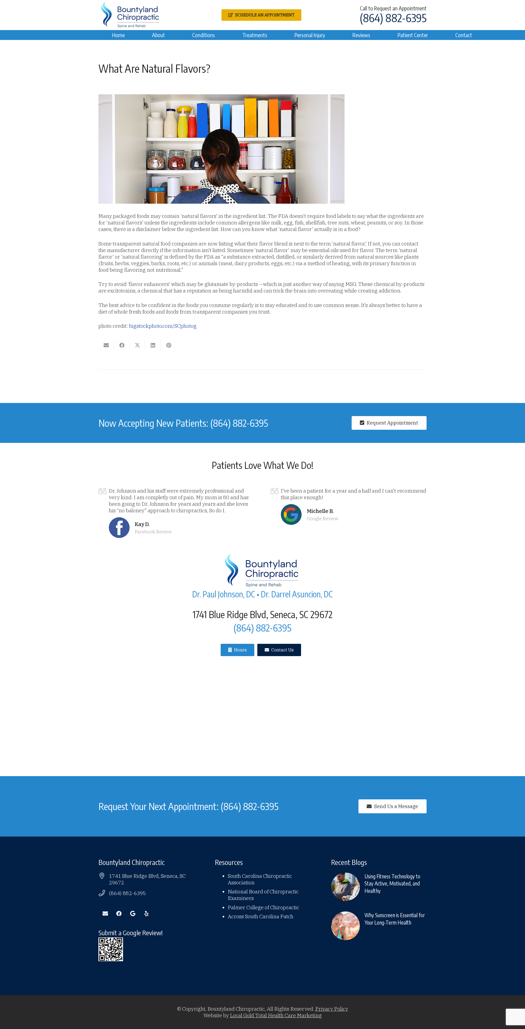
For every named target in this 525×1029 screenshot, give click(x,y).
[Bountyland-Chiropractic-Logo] (130, 15)
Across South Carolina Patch (260, 916)
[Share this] (122, 345)
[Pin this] (168, 345)
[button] (168, 35)
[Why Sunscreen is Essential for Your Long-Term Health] (345, 925)
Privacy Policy (331, 1008)
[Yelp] (146, 913)
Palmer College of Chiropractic (263, 907)
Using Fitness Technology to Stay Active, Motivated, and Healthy (392, 883)
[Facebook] (119, 913)
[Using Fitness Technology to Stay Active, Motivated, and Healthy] (345, 887)
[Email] (105, 913)
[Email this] (106, 345)
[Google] (132, 913)
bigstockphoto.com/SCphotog (163, 326)
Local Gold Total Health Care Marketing (276, 1015)
